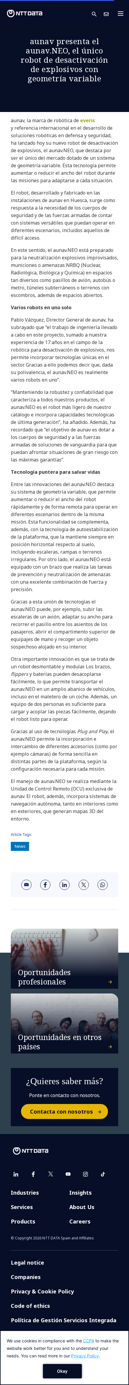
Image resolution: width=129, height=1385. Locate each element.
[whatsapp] (103, 885)
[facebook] (45, 885)
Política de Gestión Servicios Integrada (63, 1320)
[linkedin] (64, 885)
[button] (98, 13)
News (20, 846)
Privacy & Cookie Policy (42, 1291)
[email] (26, 885)
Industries (25, 1192)
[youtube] (68, 1174)
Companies (26, 1277)
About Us (81, 1207)
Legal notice (27, 1262)
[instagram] (85, 1174)
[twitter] (84, 885)
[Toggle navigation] (122, 13)
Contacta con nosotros (61, 1111)
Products (23, 1221)
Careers (80, 1221)
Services (22, 1207)
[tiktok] (103, 1174)
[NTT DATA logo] (24, 13)
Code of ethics (30, 1305)
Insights (80, 1192)
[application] (64, 1357)
